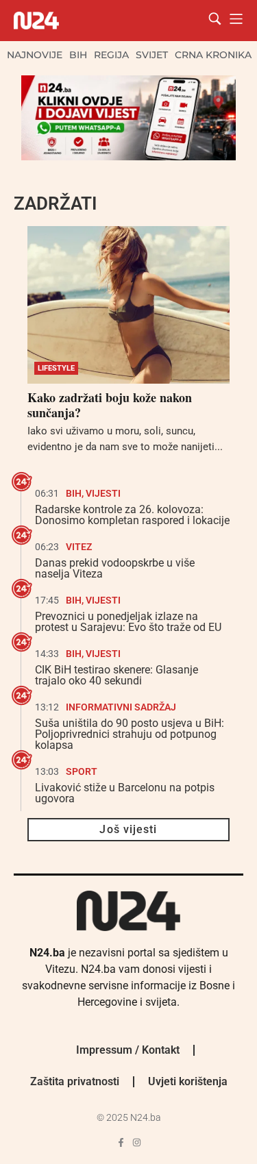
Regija (111, 55)
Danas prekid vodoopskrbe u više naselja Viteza (115, 568)
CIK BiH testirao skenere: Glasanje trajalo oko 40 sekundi (116, 675)
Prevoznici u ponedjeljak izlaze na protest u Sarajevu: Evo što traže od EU (128, 622)
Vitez (79, 546)
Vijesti (103, 493)
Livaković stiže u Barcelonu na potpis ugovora (125, 793)
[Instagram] (136, 1142)
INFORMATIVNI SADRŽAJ (121, 707)
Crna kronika (213, 55)
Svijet (152, 55)
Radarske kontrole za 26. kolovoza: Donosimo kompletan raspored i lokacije (132, 515)
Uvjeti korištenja (188, 1081)
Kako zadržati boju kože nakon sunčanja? (109, 404)
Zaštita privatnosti (74, 1081)
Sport (81, 771)
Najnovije (34, 55)
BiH (78, 55)
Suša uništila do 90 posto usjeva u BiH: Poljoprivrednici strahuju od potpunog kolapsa (129, 734)
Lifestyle (56, 368)
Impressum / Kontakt (128, 1049)
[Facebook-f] (121, 1142)
